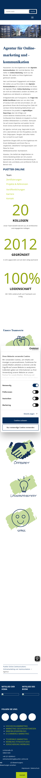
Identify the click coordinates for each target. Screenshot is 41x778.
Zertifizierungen (14, 179)
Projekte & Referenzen (17, 184)
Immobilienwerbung (16, 731)
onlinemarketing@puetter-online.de (15, 759)
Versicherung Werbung (18, 744)
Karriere (10, 194)
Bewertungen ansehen (8, 765)
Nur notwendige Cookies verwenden (20, 427)
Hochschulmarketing (17, 726)
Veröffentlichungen (15, 189)
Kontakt (10, 198)
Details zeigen (29, 414)
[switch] (36, 392)
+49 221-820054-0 (9, 756)
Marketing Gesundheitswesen (21, 728)
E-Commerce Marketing (17, 733)
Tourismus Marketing (17, 739)
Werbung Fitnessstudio (18, 741)
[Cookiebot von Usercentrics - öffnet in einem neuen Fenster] (29, 348)
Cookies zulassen (20, 420)
